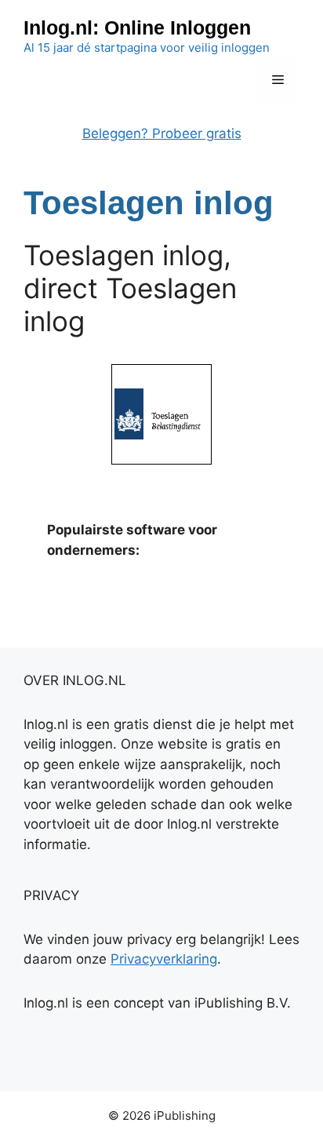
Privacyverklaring (164, 959)
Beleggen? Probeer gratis (161, 133)
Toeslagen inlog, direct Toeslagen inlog (130, 288)
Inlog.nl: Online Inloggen (137, 27)
